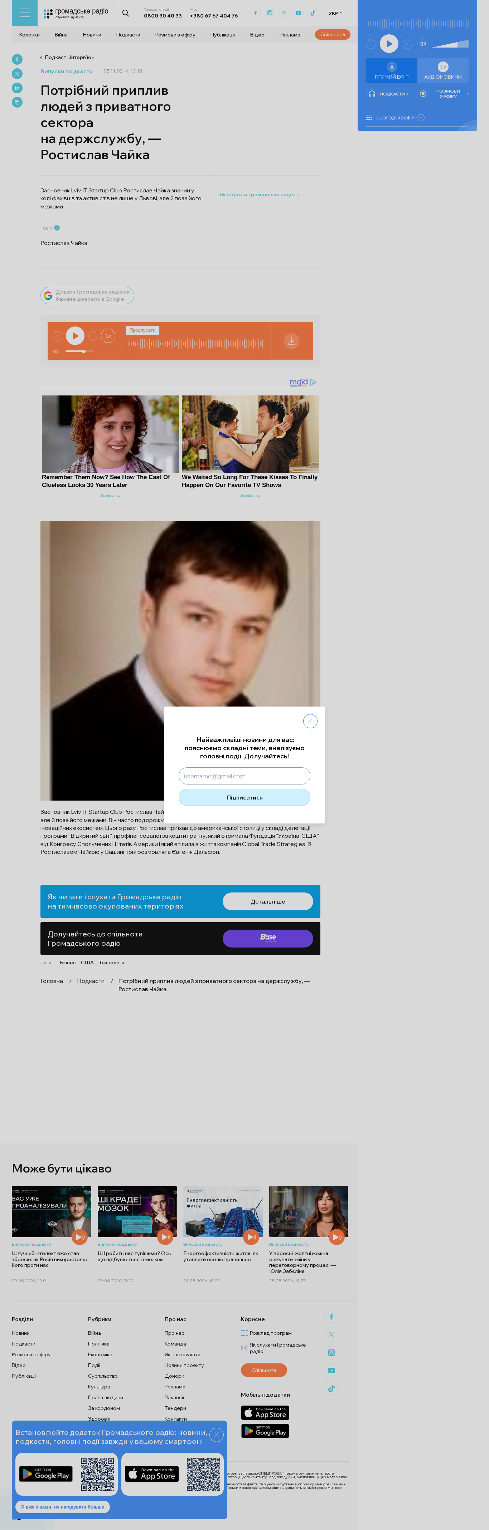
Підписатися (245, 797)
